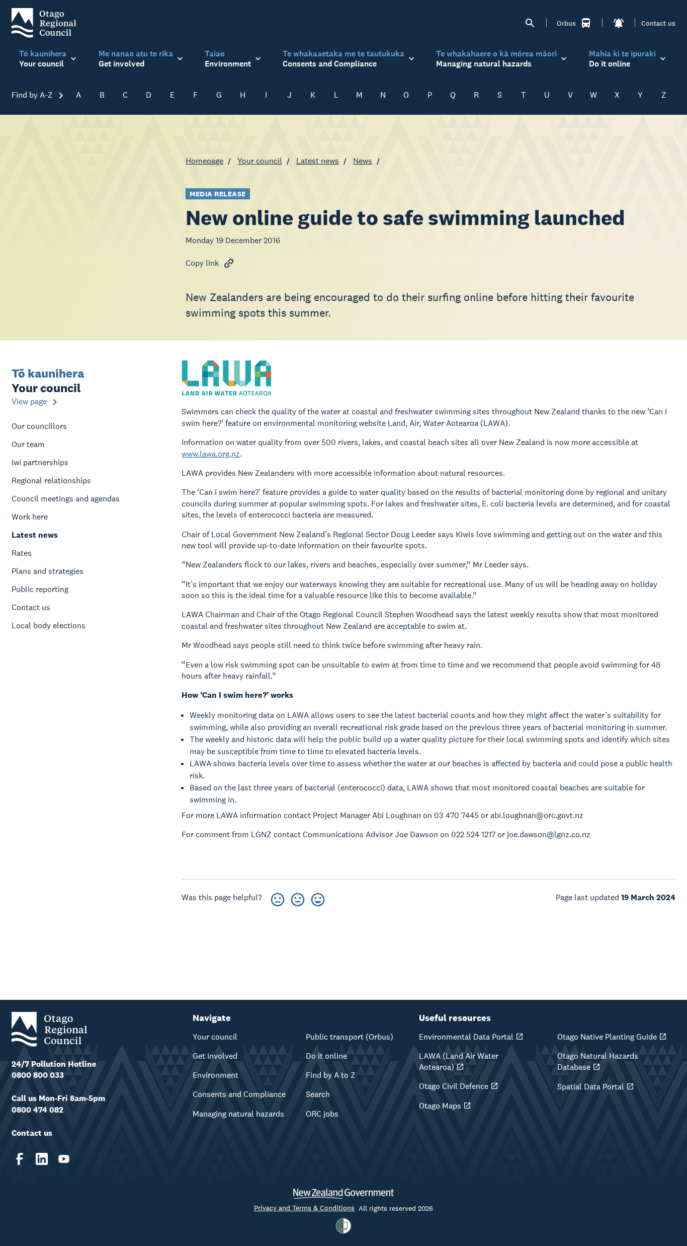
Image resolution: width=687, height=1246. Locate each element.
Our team (28, 444)
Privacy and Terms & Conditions (304, 1207)
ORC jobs (322, 1114)
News (362, 161)
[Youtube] (64, 1159)
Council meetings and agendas (66, 498)
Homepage (204, 161)
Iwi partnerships (40, 462)
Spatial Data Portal (590, 1086)
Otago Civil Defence (453, 1086)
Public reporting (40, 589)
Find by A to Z (331, 1075)
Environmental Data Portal (466, 1037)
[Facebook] (20, 1159)
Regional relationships (51, 480)
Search (318, 1094)
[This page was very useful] (318, 898)
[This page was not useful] (278, 898)
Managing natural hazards (238, 1114)
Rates (22, 553)
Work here (30, 516)
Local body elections (48, 625)
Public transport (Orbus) (349, 1037)
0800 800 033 (38, 1075)
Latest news (317, 161)
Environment (215, 1075)
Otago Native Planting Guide (607, 1037)
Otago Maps (440, 1106)
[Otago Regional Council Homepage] (44, 22)
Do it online (326, 1056)
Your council (259, 161)
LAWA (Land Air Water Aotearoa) (458, 1061)
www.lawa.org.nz (211, 454)
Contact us (658, 23)
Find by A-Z (33, 95)
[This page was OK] (298, 898)
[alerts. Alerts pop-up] (619, 23)
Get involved (215, 1056)
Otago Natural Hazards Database (597, 1061)
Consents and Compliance (239, 1094)
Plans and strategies (47, 571)
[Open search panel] (530, 23)
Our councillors (39, 426)
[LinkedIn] (42, 1159)
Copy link (202, 263)
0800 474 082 (37, 1110)
